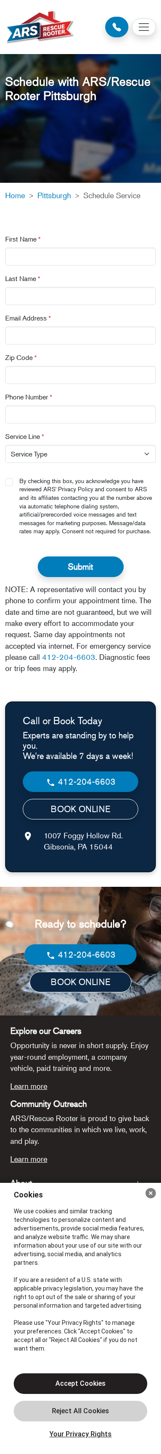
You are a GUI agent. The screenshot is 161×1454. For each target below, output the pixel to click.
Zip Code (21, 357)
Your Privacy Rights (80, 1434)
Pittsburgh (54, 195)
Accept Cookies (80, 1383)
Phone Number (28, 397)
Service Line (24, 436)
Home (15, 195)
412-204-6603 (68, 657)
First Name (23, 239)
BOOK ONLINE (80, 809)
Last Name (22, 278)
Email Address (28, 318)
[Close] (151, 1193)
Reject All (80, 1411)
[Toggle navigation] (144, 27)
